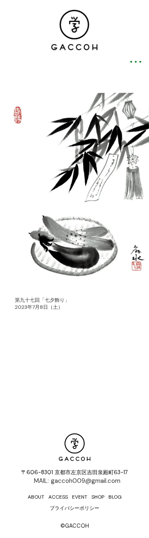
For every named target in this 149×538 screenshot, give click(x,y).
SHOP (97, 497)
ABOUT (36, 497)
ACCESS (58, 497)
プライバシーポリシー (74, 508)
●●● (137, 61)
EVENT (79, 497)
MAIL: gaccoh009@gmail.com (77, 481)
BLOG (115, 497)
